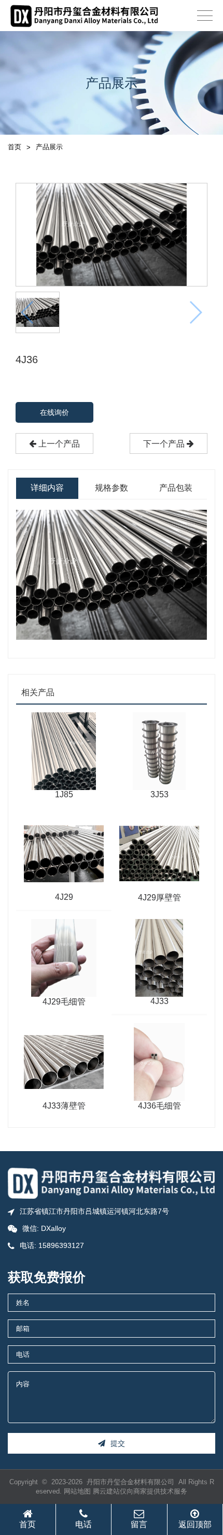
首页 (14, 147)
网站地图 (77, 1491)
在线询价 (54, 412)
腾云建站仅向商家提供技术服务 (140, 1491)
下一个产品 (165, 443)
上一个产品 (58, 443)
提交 (117, 1443)
